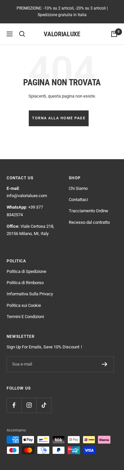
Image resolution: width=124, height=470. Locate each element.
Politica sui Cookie (24, 305)
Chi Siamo (78, 188)
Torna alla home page (58, 118)
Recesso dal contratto (89, 222)
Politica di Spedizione (26, 271)
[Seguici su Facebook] (14, 405)
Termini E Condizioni (25, 316)
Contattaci (78, 199)
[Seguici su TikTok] (43, 405)
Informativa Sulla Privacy (30, 293)
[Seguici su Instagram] (28, 405)
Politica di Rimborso (25, 282)
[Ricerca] (22, 34)
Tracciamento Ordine (88, 210)
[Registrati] (104, 364)
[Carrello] (114, 34)
